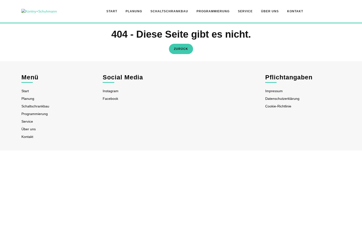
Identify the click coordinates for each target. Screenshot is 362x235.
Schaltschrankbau (169, 11)
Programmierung (213, 11)
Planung (134, 11)
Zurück (183, 48)
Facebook (110, 99)
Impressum (274, 91)
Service (245, 11)
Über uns (270, 11)
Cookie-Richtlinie (278, 106)
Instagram (110, 91)
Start (111, 11)
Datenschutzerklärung (282, 99)
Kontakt (295, 11)
